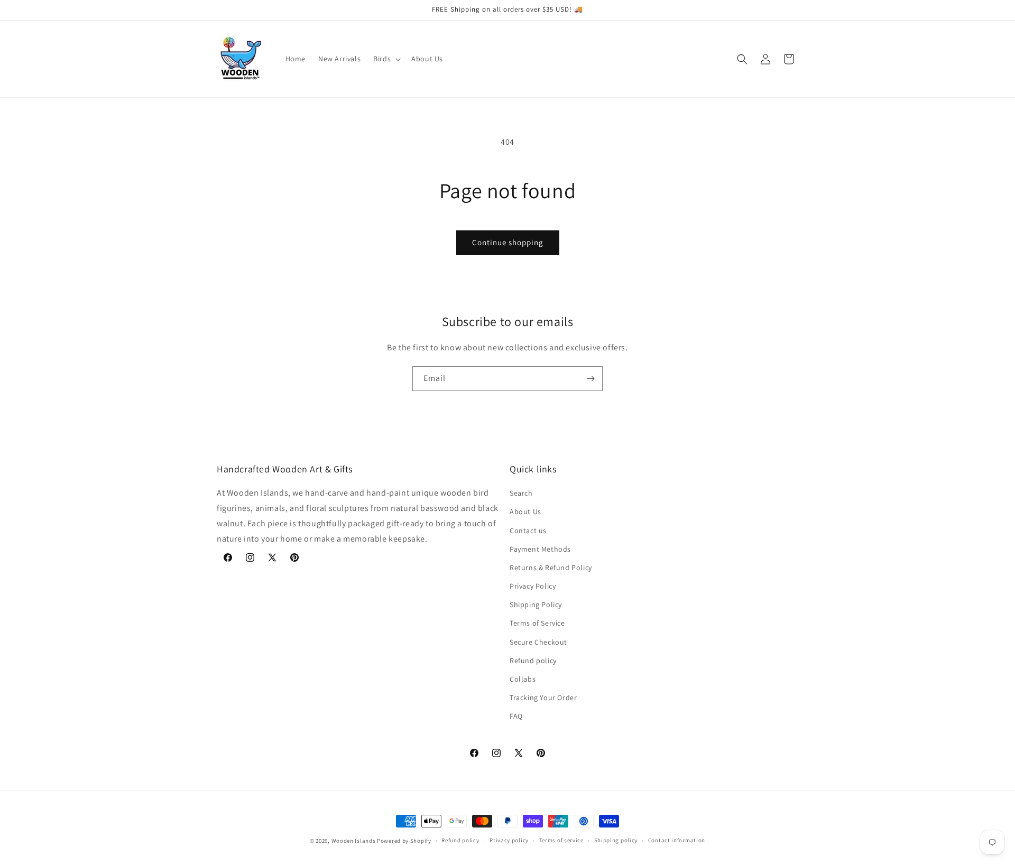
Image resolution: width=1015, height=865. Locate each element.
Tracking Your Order (543, 697)
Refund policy (533, 660)
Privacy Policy (533, 586)
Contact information (676, 840)
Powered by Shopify (404, 840)
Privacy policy (509, 840)
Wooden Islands (353, 840)
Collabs (523, 679)
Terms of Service (537, 623)
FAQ (516, 716)
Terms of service (561, 840)
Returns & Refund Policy (551, 567)
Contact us (528, 530)
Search (521, 493)
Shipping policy (616, 840)
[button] (386, 59)
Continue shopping (507, 242)
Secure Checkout (538, 642)
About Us (525, 511)
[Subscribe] (590, 378)
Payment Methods (540, 549)
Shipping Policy (536, 604)
